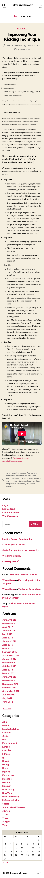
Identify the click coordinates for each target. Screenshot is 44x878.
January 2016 (9, 641)
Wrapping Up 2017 (11, 556)
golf (4, 757)
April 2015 (7, 645)
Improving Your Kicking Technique (22, 37)
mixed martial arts (23, 475)
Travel (5, 818)
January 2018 (9, 620)
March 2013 (8, 673)
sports (5, 804)
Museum (6, 786)
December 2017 (10, 623)
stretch (6, 811)
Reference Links (10, 800)
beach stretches (10, 729)
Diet (4, 739)
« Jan (5, 862)
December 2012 (10, 680)
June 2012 (7, 702)
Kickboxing (8, 775)
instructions (15, 473)
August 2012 (8, 694)
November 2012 (10, 684)
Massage (7, 779)
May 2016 (7, 634)
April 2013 (7, 670)
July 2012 (7, 698)
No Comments (24, 49)
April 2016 (7, 637)
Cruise (5, 736)
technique (21, 484)
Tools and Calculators (29, 589)
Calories (6, 732)
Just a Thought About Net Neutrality (20, 550)
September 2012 (10, 691)
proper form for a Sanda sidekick (27, 478)
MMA (34, 475)
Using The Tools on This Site (23, 574)
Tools (5, 814)
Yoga (5, 825)
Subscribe (7, 708)
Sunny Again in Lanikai (13, 544)
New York (22, 28)
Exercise (6, 750)
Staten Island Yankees (13, 807)
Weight (6, 821)
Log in (5, 505)
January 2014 (9, 659)
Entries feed (8, 509)
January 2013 (9, 677)
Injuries (6, 771)
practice (9, 478)
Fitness (6, 754)
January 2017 (9, 630)
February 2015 (9, 652)
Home (5, 768)
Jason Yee (25, 473)
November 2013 (10, 662)
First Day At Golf (10, 561)
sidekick (28, 481)
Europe (6, 747)
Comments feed (10, 512)
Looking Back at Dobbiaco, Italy (18, 539)
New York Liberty (10, 796)
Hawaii (5, 761)
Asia (4, 722)
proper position (12, 481)
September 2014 (10, 655)
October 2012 (9, 687)
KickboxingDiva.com (22, 5)
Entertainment (9, 743)
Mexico (6, 782)
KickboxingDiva (15, 45)
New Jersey (8, 789)
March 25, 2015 (34, 45)
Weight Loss (8, 580)
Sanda (21, 481)
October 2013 (9, 666)
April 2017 (7, 627)
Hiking (5, 764)
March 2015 (8, 648)
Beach (5, 725)
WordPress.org (10, 516)
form (8, 473)
